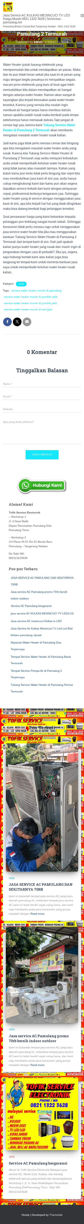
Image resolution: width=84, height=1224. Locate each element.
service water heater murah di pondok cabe (31, 296)
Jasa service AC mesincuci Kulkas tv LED (36, 621)
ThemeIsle (56, 1214)
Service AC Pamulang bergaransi (31, 605)
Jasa (21, 284)
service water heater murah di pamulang (36, 290)
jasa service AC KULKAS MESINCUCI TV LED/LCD (42, 613)
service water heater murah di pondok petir (30, 303)
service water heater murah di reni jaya (28, 309)
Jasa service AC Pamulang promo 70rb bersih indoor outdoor (39, 1038)
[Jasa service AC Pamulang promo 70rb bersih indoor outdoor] (42, 974)
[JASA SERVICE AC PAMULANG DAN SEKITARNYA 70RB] (42, 807)
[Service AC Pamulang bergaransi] (42, 1113)
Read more (37, 913)
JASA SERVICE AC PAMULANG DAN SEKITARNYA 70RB (40, 887)
